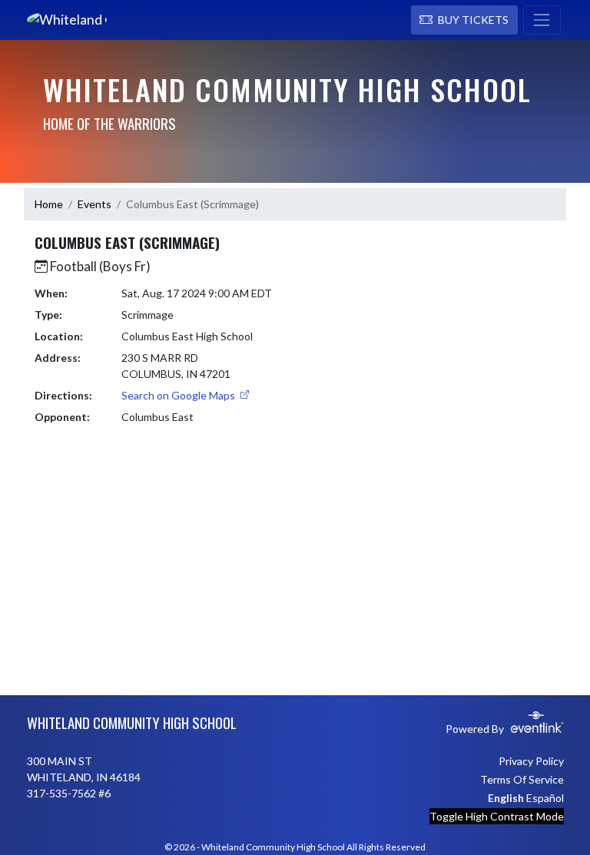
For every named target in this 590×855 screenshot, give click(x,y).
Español (545, 797)
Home (49, 203)
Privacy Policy (531, 760)
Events (94, 203)
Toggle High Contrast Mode (496, 816)
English (506, 797)
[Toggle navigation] (542, 20)
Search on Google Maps (179, 395)
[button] (464, 20)
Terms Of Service (522, 779)
